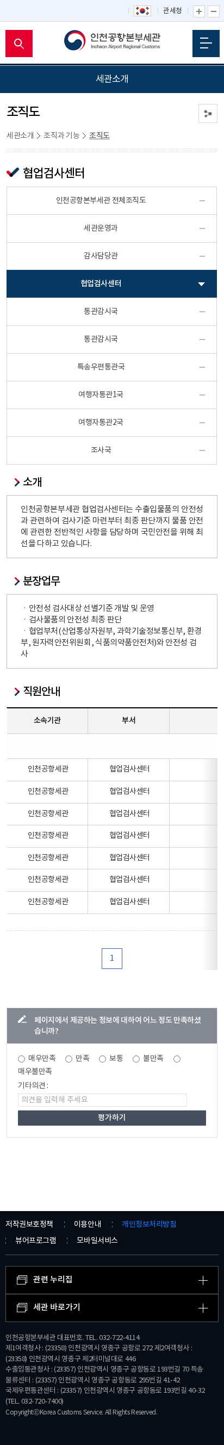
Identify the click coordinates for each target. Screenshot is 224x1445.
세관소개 (20, 136)
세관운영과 (101, 228)
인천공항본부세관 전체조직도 (101, 200)
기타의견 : (33, 1086)
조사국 (101, 450)
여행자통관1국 (100, 395)
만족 (82, 1058)
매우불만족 (35, 1071)
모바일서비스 (97, 1241)
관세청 (172, 11)
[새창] (143, 11)
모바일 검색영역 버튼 (19, 43)
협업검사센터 (100, 283)
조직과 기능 (61, 136)
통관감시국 (101, 311)
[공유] (207, 113)
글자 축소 (214, 11)
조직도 (99, 135)
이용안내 (87, 1224)
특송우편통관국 (101, 367)
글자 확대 (199, 11)
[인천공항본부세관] (112, 43)
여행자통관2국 (100, 422)
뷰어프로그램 (35, 1241)
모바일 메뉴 (206, 43)
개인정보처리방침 (149, 1224)
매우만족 (41, 1058)
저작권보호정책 (29, 1224)
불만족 (153, 1058)
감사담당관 (101, 256)
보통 (116, 1058)
